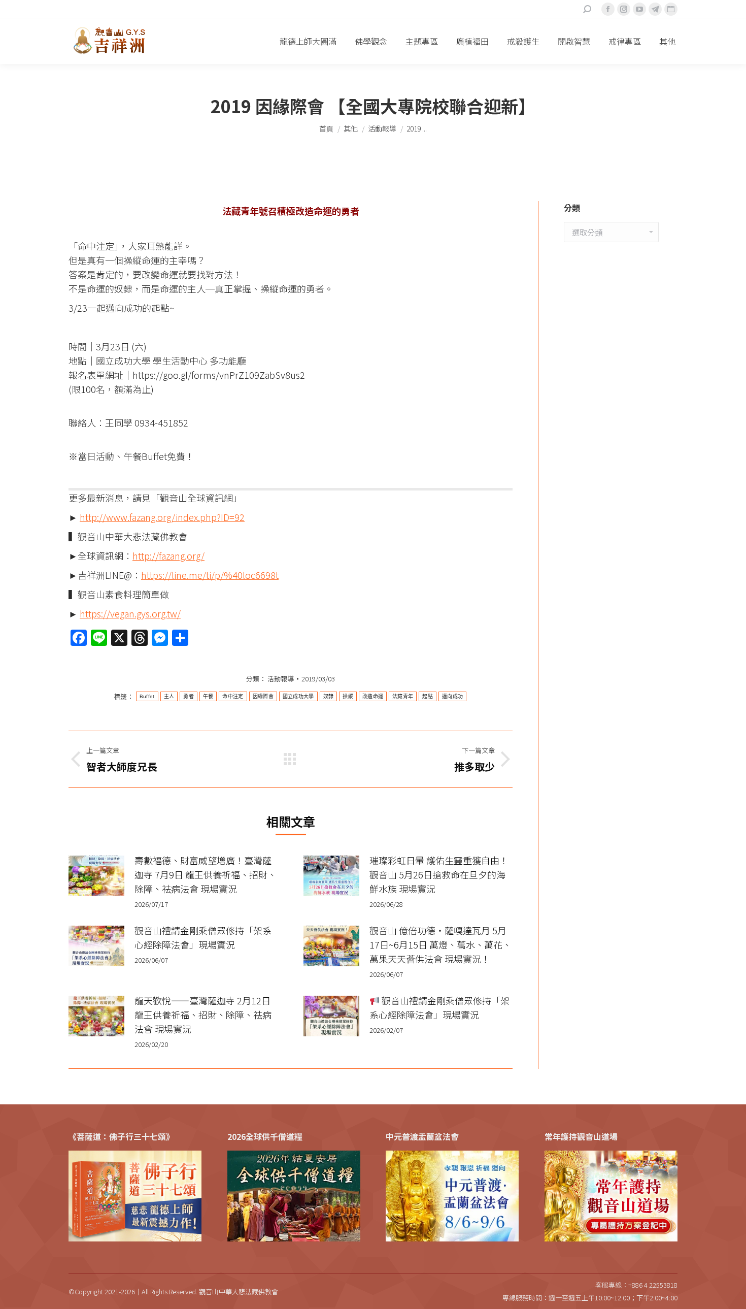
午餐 (208, 696)
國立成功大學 (298, 696)
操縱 (348, 696)
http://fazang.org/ (168, 555)
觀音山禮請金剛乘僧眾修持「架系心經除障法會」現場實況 (203, 937)
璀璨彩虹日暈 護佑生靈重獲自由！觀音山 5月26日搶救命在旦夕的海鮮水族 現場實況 (438, 874)
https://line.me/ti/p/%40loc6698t (210, 574)
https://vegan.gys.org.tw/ (130, 613)
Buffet (147, 696)
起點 (427, 696)
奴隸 (328, 696)
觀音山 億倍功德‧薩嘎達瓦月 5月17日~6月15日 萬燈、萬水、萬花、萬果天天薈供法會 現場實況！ (440, 944)
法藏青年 (402, 696)
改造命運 (372, 696)
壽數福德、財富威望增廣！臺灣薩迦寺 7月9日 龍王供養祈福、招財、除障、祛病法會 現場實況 (205, 874)
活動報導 (280, 678)
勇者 (188, 696)
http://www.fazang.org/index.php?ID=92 (162, 516)
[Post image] (96, 876)
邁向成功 (452, 696)
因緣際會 (263, 696)
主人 (169, 696)
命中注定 (232, 696)
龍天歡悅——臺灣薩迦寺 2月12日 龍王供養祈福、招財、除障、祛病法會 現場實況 (203, 1014)
